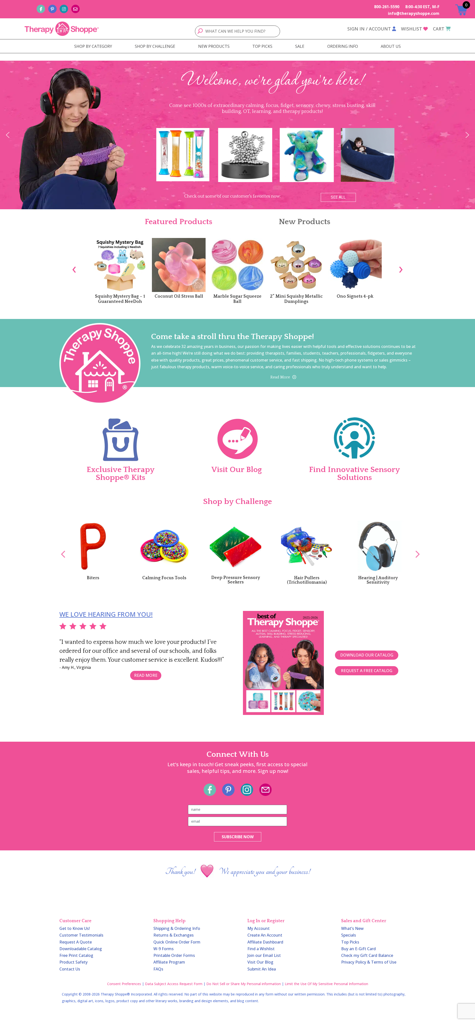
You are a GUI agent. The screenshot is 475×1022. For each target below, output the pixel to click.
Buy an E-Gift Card (358, 948)
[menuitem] (93, 46)
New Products (304, 221)
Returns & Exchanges (173, 935)
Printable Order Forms (174, 955)
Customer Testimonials (81, 935)
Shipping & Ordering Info (176, 928)
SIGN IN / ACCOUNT (369, 29)
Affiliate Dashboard (265, 942)
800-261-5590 (386, 6)
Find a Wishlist (261, 948)
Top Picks (350, 942)
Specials (348, 935)
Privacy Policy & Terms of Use (368, 962)
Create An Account (264, 935)
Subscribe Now (238, 836)
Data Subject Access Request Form (173, 983)
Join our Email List (264, 955)
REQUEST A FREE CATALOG (366, 670)
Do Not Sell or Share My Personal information (243, 983)
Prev (61, 549)
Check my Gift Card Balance (367, 955)
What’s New (352, 928)
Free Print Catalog (76, 955)
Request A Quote (75, 942)
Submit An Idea (261, 969)
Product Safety (73, 962)
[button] (8, 135)
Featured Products (178, 221)
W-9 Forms (163, 948)
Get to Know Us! (74, 928)
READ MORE (145, 675)
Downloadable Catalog (80, 948)
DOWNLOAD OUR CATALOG (366, 655)
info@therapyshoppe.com (413, 13)
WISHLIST (411, 29)
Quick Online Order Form (176, 942)
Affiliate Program (169, 962)
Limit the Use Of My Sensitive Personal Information (326, 983)
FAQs (158, 969)
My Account (258, 928)
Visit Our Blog (260, 962)
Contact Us (69, 969)
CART (438, 29)
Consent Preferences (124, 983)
